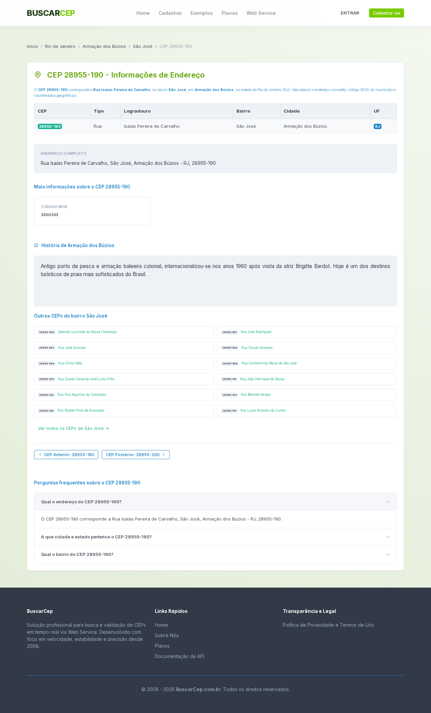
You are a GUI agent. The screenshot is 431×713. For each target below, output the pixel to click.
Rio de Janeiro (60, 46)
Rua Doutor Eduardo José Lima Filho (76, 379)
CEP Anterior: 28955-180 (69, 454)
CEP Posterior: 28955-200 (133, 454)
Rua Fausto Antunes (247, 348)
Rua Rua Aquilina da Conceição (72, 394)
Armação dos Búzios (104, 46)
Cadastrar (170, 13)
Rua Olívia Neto (60, 363)
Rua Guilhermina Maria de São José (259, 363)
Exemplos (202, 13)
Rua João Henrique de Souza (253, 379)
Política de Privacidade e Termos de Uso (328, 625)
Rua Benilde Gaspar (246, 394)
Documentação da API (179, 656)
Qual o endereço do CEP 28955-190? (81, 501)
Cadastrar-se (386, 13)
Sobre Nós (167, 635)
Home (143, 13)
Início (32, 46)
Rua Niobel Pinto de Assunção (71, 410)
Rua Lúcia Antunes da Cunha (254, 410)
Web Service (261, 13)
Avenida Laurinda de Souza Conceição (78, 332)
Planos (230, 13)
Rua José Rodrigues (246, 332)
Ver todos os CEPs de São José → (73, 428)
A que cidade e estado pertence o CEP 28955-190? (96, 536)
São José (143, 46)
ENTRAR (350, 13)
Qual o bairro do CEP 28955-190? (77, 554)
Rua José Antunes (62, 348)
